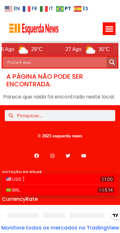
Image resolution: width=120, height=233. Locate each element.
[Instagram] (52, 155)
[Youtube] (83, 155)
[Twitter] (68, 155)
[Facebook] (36, 155)
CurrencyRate (20, 199)
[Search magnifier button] (112, 62)
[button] (109, 28)
